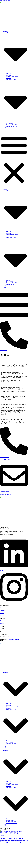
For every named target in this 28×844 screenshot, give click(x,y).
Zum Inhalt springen (5, 0)
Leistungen (2, 610)
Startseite (5, 31)
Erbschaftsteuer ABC (11, 126)
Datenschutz (3, 621)
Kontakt (5, 129)
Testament (8, 78)
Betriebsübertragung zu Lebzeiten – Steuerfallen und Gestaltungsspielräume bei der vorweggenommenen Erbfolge (14, 840)
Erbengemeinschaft (11, 79)
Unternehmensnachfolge (12, 76)
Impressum (2, 623)
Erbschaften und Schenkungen (13, 73)
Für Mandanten (10, 123)
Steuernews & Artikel (11, 125)
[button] (14, 159)
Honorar (8, 122)
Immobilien (9, 75)
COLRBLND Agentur (14, 639)
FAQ (4, 127)
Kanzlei (2, 613)
